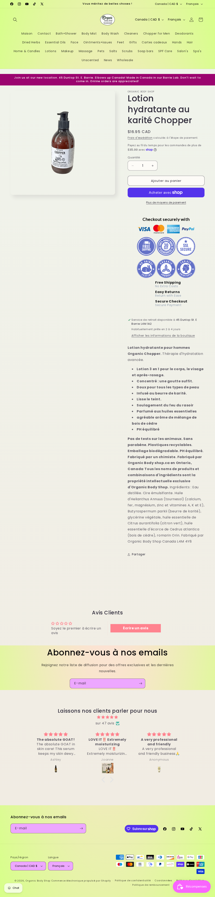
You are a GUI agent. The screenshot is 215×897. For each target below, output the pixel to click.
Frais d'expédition (140, 138)
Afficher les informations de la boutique (163, 335)
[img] (107, 717)
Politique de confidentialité (133, 880)
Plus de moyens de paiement (166, 202)
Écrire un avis (135, 628)
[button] (15, 19)
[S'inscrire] (140, 683)
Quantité (134, 157)
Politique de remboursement (150, 885)
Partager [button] (139, 554)
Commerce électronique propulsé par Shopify (81, 880)
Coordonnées (163, 880)
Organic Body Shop (37, 880)
